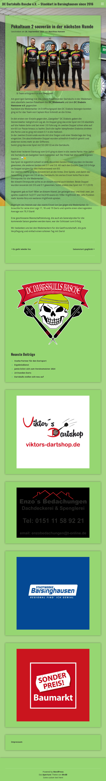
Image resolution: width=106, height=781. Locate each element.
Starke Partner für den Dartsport (30, 361)
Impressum (16, 742)
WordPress (58, 772)
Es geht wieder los (22, 249)
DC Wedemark (56, 102)
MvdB (64, 775)
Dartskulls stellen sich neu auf (29, 377)
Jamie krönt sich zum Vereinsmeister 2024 (34, 369)
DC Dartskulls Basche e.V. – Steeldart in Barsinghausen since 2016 (47, 3)
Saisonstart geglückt (83, 249)
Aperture (47, 775)
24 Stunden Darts (22, 373)
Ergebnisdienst (21, 365)
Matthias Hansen (57, 31)
